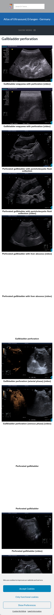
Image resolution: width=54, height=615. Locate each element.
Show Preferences (27, 605)
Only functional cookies (27, 597)
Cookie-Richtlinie (19, 611)
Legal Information (35, 611)
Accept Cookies (27, 588)
